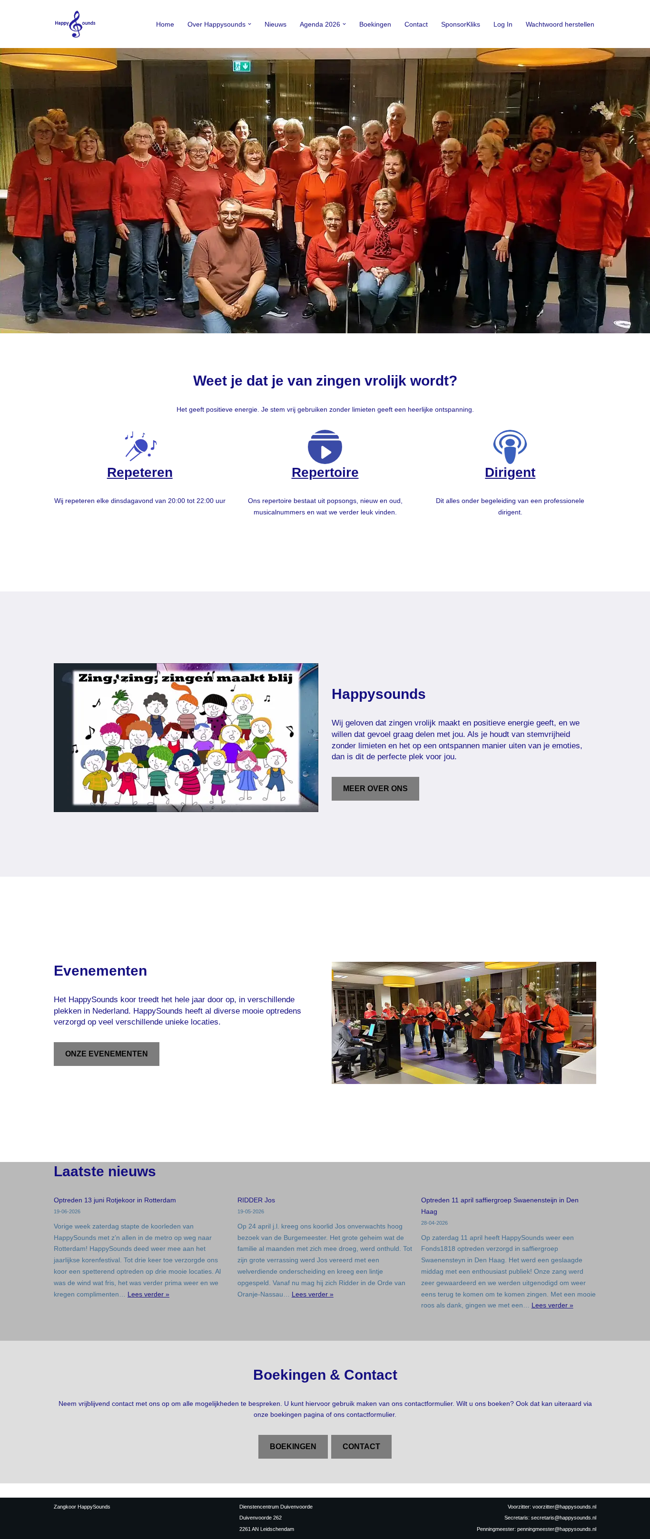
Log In (502, 24)
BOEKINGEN (293, 1446)
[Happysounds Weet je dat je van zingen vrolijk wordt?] (77, 24)
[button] (249, 24)
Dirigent (510, 472)
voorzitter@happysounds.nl (564, 1507)
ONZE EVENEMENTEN (106, 1054)
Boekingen (375, 24)
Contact (416, 24)
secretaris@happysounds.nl (563, 1517)
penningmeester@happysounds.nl (556, 1529)
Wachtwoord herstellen (560, 24)
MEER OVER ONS (375, 788)
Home (165, 24)
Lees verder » (148, 1294)
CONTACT (361, 1446)
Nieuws (275, 24)
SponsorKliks (460, 24)
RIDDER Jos (256, 1200)
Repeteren (140, 472)
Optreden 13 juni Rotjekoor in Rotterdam (115, 1200)
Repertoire (325, 472)
